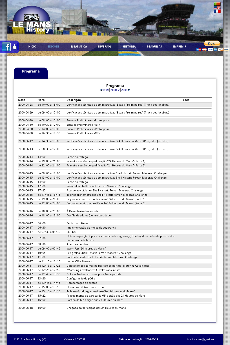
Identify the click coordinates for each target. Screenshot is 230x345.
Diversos (105, 46)
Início (31, 46)
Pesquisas (154, 46)
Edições (53, 46)
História (129, 46)
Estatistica (79, 46)
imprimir (179, 46)
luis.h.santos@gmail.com (201, 339)
